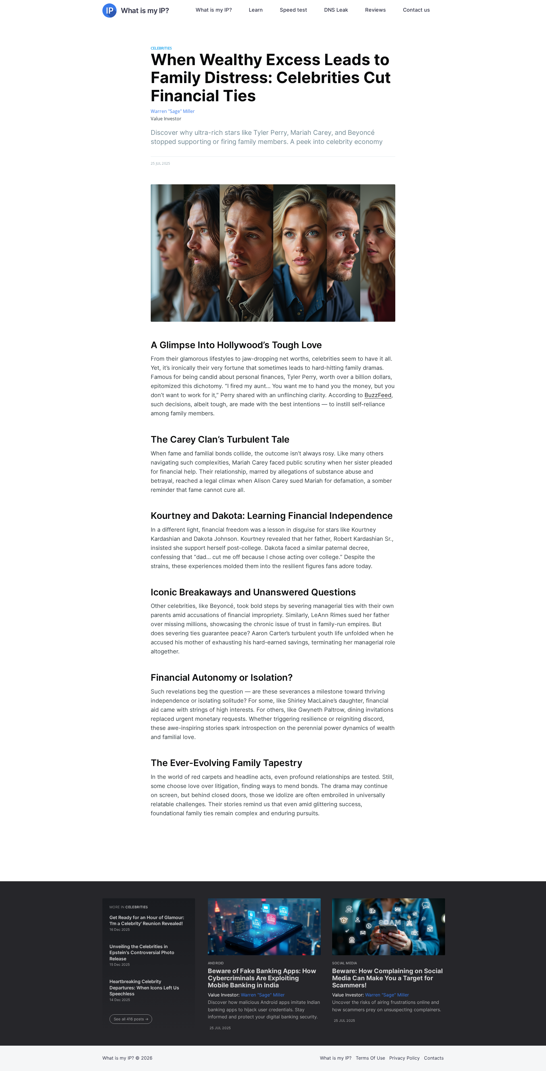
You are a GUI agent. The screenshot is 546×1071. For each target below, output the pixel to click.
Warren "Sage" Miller (173, 111)
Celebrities (161, 48)
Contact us (416, 10)
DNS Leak (336, 10)
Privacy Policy (404, 1058)
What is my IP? (214, 10)
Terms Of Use (370, 1058)
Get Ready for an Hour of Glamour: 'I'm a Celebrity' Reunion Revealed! (146, 920)
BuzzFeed (378, 395)
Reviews (375, 10)
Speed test (293, 10)
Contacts (434, 1058)
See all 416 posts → (131, 1019)
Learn (256, 10)
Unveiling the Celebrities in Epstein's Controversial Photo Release (141, 952)
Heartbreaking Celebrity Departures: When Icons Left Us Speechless (144, 987)
